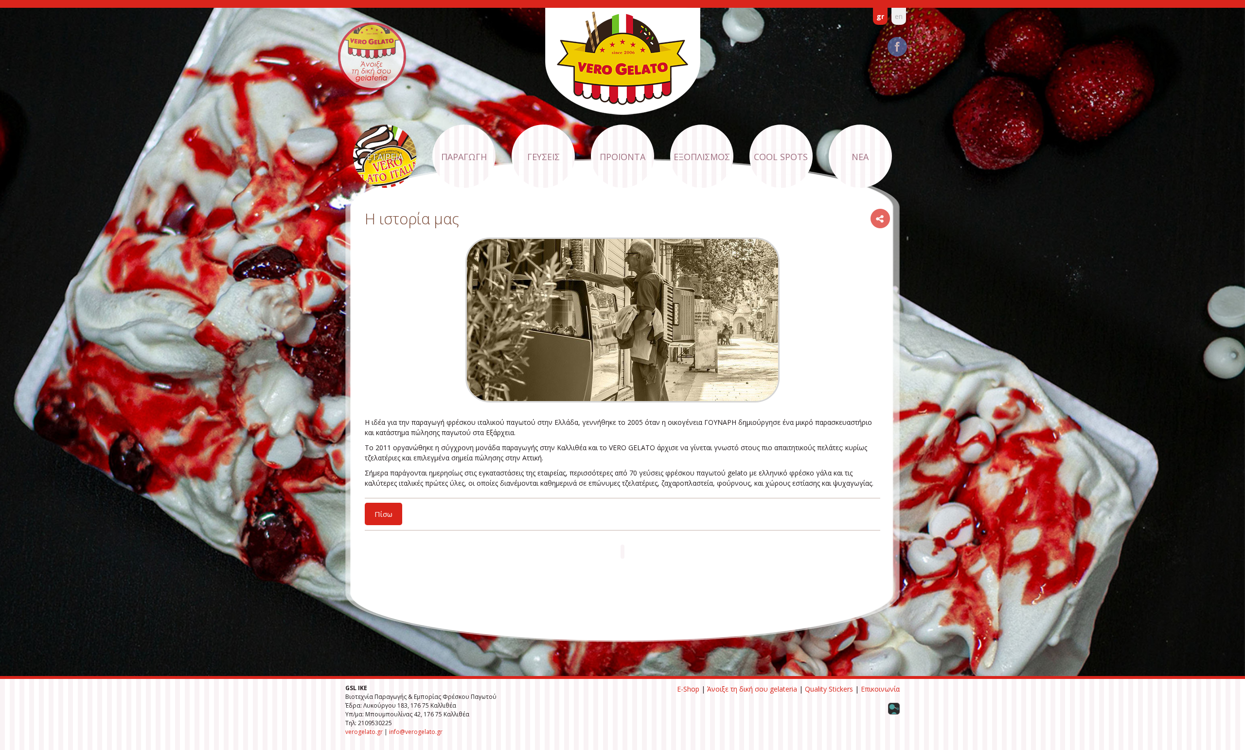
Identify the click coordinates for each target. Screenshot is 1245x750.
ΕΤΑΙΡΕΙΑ (385, 157)
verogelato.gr (364, 732)
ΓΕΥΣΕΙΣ (543, 157)
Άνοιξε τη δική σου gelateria (752, 689)
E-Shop (688, 689)
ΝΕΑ (860, 157)
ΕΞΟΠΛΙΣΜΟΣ (702, 157)
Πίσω (383, 514)
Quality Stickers (829, 689)
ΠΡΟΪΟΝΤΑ (622, 157)
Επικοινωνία (880, 689)
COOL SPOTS (781, 157)
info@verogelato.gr (416, 732)
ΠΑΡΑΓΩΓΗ (464, 157)
